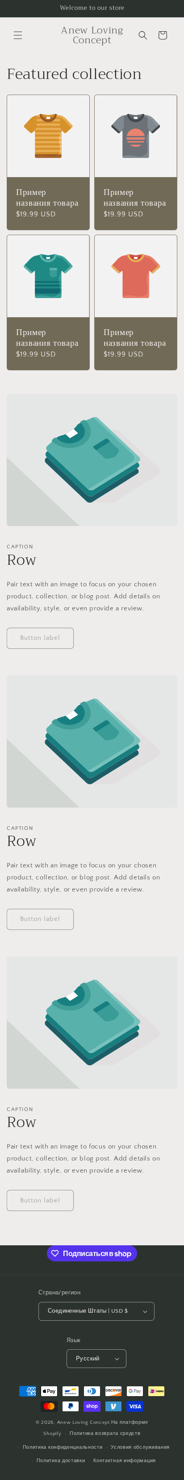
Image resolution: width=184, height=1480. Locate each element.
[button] (18, 35)
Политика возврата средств (105, 1433)
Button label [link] (40, 638)
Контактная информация (124, 1460)
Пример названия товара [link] (47, 198)
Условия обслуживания (140, 1447)
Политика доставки (61, 1460)
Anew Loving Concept (83, 1422)
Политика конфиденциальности (63, 1447)
